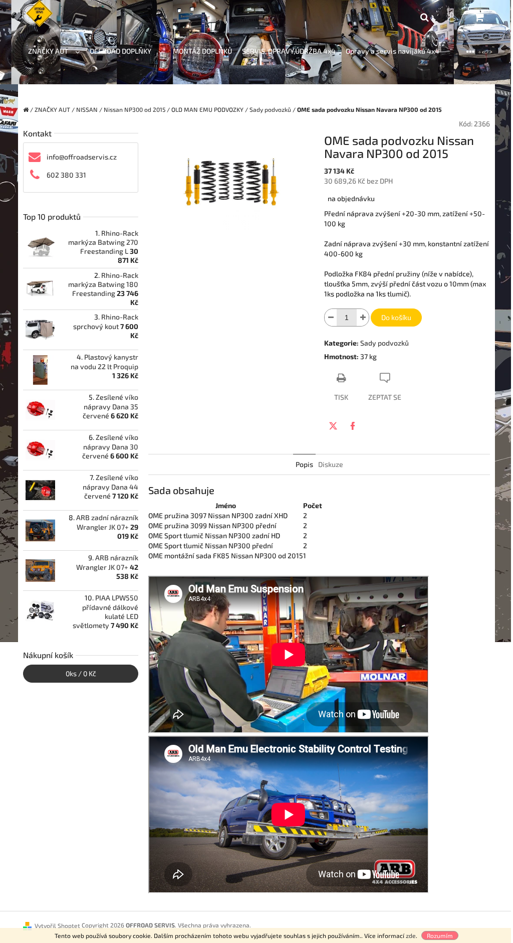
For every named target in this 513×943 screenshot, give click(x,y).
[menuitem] (54, 51)
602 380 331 (66, 175)
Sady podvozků (384, 343)
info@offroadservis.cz (82, 156)
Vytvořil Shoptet (57, 925)
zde (411, 935)
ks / (81, 673)
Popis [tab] (304, 464)
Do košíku (396, 317)
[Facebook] (353, 426)
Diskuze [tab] (330, 464)
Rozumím (440, 935)
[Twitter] (333, 426)
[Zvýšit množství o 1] (363, 317)
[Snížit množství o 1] (331, 317)
